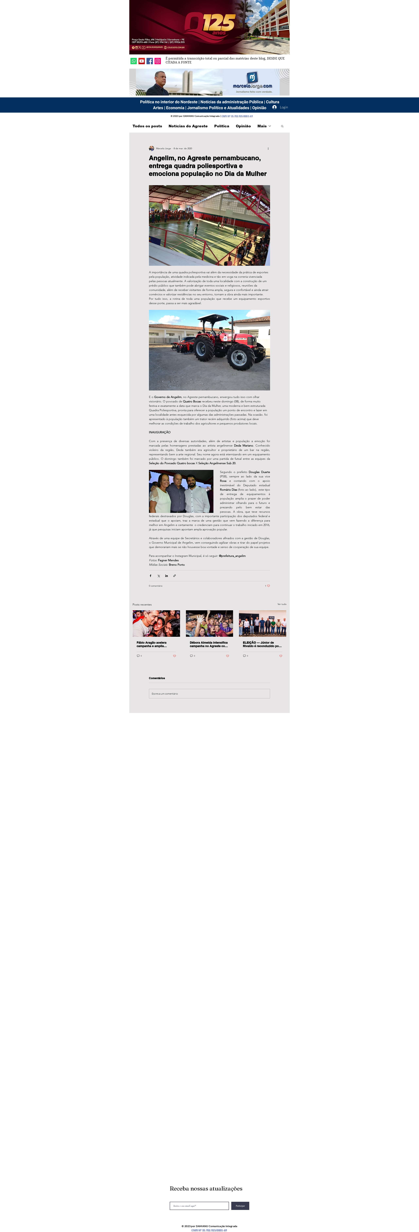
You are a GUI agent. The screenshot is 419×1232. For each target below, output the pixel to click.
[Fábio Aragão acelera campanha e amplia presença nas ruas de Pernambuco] (156, 623)
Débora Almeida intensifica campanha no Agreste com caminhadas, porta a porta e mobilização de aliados (209, 644)
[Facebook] (149, 61)
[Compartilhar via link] (174, 575)
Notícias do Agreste (188, 126)
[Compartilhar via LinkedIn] (166, 575)
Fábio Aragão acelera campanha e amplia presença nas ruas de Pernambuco (152, 644)
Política (221, 126)
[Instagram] (158, 61)
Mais (262, 126)
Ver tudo (282, 604)
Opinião (243, 126)
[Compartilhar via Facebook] (150, 575)
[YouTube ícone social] (141, 61)
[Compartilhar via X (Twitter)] (158, 575)
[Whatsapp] (133, 61)
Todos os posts (147, 126)
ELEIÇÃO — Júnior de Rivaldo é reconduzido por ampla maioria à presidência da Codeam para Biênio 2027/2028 (261, 644)
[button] (282, 126)
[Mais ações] (268, 148)
